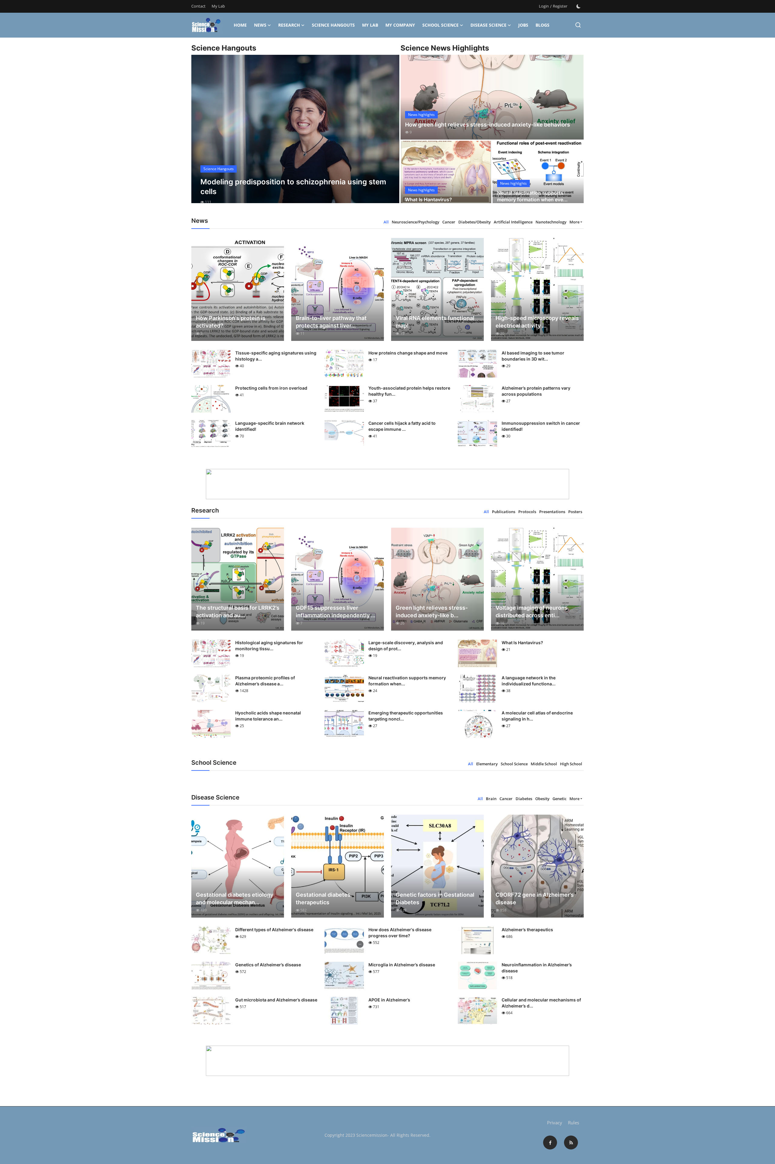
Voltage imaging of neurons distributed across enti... (532, 611)
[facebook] (550, 1142)
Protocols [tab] (527, 511)
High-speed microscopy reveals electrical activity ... (537, 322)
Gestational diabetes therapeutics (323, 898)
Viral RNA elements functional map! (435, 322)
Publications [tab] (503, 511)
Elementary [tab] (487, 764)
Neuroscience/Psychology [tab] (415, 222)
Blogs (542, 25)
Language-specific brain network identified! (269, 426)
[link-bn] (387, 484)
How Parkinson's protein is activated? (230, 322)
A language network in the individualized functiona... (529, 680)
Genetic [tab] (559, 798)
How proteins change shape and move (407, 352)
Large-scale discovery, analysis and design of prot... (405, 645)
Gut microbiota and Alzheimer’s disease (276, 999)
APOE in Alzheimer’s (389, 999)
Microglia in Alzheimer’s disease (401, 964)
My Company (400, 25)
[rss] (571, 1142)
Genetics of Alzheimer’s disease (268, 964)
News (260, 25)
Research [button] (289, 25)
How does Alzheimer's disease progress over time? (399, 932)
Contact (198, 6)
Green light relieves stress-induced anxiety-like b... (432, 611)
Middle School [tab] (544, 764)
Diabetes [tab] (524, 798)
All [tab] (386, 222)
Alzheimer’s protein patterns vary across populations (536, 391)
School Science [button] (440, 25)
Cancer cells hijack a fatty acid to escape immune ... (402, 426)
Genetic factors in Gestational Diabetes (435, 898)
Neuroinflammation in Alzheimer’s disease (537, 967)
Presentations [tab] (552, 511)
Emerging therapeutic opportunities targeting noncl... (405, 715)
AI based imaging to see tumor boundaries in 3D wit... (533, 355)
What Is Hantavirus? (428, 199)
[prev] (201, 134)
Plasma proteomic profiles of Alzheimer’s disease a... (265, 680)
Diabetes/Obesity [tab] (474, 222)
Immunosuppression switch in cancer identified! (541, 426)
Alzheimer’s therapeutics (527, 929)
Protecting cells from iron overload (271, 388)
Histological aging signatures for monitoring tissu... (269, 645)
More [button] (574, 222)
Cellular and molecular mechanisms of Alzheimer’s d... (541, 1002)
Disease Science (488, 25)
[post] (295, 134)
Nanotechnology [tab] (551, 222)
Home (240, 25)
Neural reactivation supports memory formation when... (407, 680)
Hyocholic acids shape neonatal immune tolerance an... (268, 715)
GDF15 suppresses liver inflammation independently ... (335, 611)
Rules (573, 1122)
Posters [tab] (575, 511)
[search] (578, 25)
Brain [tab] (491, 798)
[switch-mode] (578, 6)
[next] (389, 134)
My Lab (218, 6)
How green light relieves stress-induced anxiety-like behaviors (487, 124)
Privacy (554, 1122)
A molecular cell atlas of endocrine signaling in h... (537, 715)
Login (544, 6)
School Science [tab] (514, 764)
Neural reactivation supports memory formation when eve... (532, 196)
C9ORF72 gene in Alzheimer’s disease (535, 898)
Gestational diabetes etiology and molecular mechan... (234, 898)
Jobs (523, 25)
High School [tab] (571, 764)
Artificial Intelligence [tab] (513, 222)
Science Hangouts (333, 25)
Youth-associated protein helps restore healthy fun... (409, 391)
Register (560, 6)
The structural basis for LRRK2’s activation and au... (237, 611)
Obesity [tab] (542, 798)
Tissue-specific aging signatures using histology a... (275, 355)
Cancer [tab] (448, 222)
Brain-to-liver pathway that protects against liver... (331, 322)
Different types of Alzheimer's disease (274, 929)
